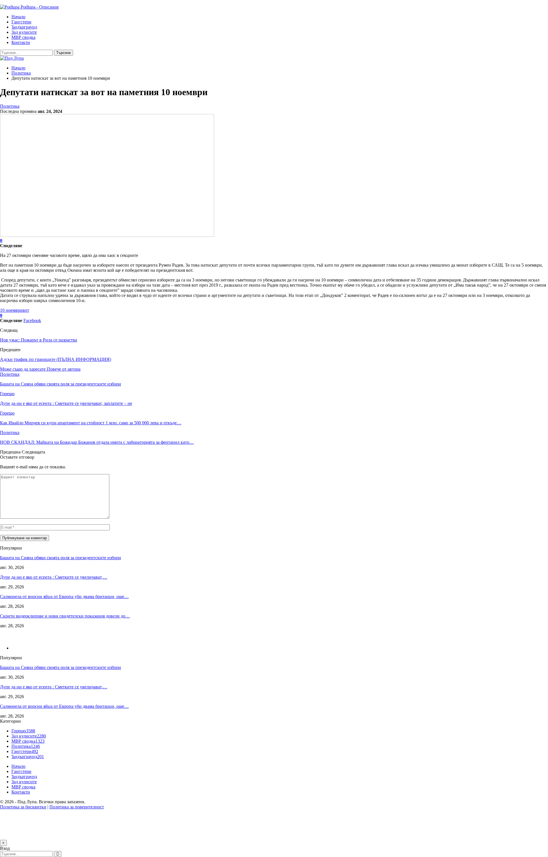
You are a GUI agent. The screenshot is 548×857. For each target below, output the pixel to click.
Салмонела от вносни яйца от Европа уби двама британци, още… (64, 596)
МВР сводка (23, 37)
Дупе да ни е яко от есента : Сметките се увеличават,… (53, 577)
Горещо (7, 393)
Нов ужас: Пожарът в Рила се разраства (38, 339)
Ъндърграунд (24, 27)
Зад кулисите (24, 32)
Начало (18, 16)
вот (26, 310)
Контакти (20, 42)
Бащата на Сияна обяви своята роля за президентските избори (60, 557)
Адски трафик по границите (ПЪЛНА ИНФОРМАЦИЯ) (55, 359)
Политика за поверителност (76, 806)
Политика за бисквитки (23, 806)
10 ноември (11, 310)
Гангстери (21, 21)
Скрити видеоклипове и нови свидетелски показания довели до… (65, 616)
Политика (9, 106)
